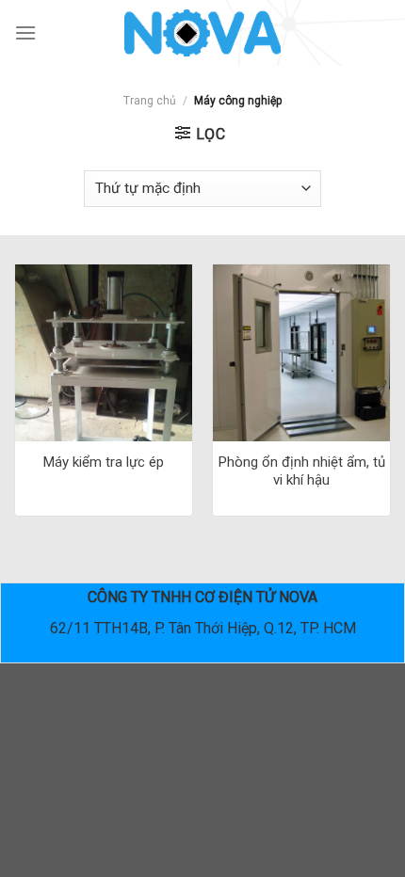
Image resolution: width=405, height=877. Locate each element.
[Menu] (25, 32)
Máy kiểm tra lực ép (103, 462)
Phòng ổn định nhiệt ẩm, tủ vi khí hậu (302, 471)
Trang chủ (149, 100)
